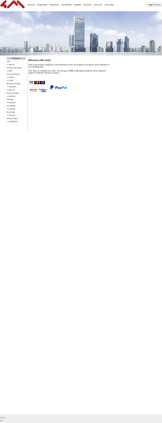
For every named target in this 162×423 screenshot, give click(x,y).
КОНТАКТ (87, 5)
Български (156, 4)
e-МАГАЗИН (109, 5)
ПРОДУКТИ (54, 5)
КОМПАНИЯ (42, 5)
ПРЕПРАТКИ (66, 5)
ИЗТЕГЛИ (98, 5)
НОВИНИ (77, 5)
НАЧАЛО (31, 5)
